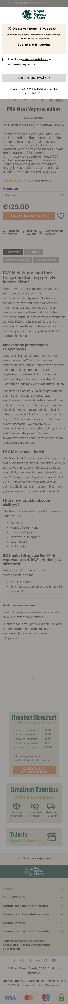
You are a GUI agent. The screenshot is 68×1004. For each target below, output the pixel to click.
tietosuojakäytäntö (20, 64)
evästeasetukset (35, 59)
